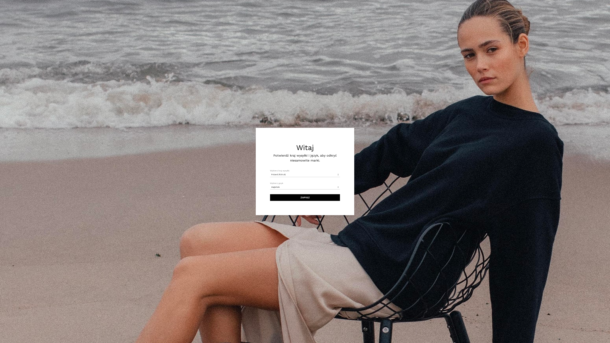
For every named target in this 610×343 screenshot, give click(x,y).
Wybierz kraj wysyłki (279, 171)
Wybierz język (276, 183)
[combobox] (305, 174)
